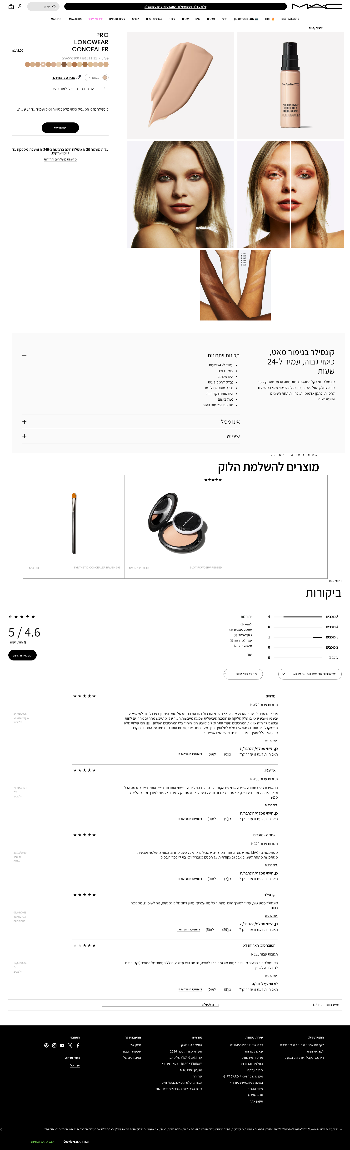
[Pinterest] (46, 1045)
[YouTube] (62, 1045)
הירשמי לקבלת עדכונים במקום (304, 1057)
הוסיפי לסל (60, 128)
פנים (197, 18)
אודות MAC (75, 18)
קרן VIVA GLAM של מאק (186, 1057)
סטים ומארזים (117, 18)
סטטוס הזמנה (132, 1051)
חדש (225, 18)
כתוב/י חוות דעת (22, 655)
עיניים (185, 18)
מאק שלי (135, 1045)
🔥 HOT (270, 19)
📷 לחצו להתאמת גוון (246, 18)
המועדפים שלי (131, 1057)
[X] (70, 1045)
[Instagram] (54, 1045)
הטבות (136, 19)
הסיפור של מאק (191, 1045)
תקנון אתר (256, 1101)
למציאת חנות (315, 1051)
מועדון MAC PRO (191, 1070)
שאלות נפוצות (254, 1051)
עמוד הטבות (255, 1089)
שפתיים (211, 18)
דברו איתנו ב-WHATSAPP (246, 1045)
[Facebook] (78, 1045)
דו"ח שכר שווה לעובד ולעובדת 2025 (178, 1089)
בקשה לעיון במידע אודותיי (246, 1082)
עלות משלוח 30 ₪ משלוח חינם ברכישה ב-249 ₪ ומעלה (175, 6)
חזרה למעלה (210, 1004)
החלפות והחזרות (252, 1064)
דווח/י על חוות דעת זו (190, 754)
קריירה (197, 1076)
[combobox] (97, 77)
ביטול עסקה (255, 1070)
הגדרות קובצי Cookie (76, 1142)
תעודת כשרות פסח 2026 (186, 1051)
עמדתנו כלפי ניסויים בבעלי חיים (181, 1082)
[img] (73, 523)
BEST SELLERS (290, 18)
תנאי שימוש (255, 1095)
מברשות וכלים (154, 18)
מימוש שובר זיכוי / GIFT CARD (243, 1076)
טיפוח (172, 18)
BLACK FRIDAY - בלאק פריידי (182, 1064)
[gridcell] (106, 64)
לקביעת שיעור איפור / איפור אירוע (302, 1045)
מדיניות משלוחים (252, 1057)
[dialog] (92, 567)
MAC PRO (56, 19)
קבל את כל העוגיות (42, 1142)
